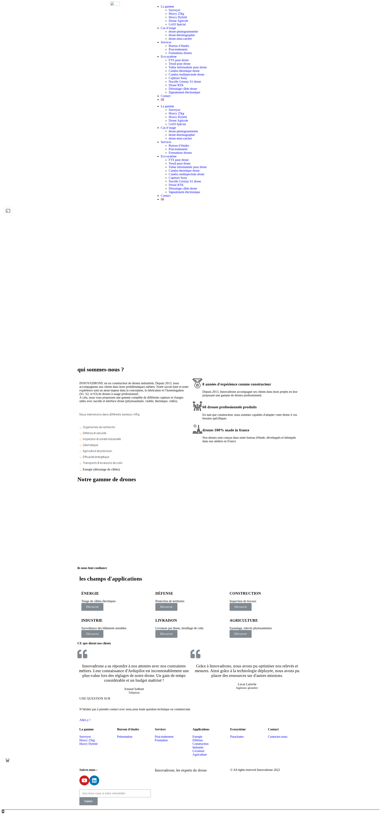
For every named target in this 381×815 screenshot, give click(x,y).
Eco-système (169, 56)
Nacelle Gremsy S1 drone (185, 81)
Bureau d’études (179, 45)
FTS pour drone (179, 60)
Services (166, 42)
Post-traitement (178, 49)
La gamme (167, 6)
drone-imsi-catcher (180, 38)
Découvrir (92, 606)
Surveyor (174, 10)
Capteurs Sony (178, 78)
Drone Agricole (178, 20)
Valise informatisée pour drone (188, 67)
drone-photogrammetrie (183, 31)
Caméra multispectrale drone (186, 74)
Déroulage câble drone (183, 88)
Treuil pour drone (179, 63)
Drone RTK (176, 85)
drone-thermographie (182, 35)
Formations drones (180, 53)
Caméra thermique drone (184, 71)
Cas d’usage (168, 28)
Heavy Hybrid (178, 17)
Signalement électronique (184, 92)
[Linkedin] (94, 780)
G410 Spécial (177, 24)
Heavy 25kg (176, 13)
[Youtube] (84, 780)
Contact (165, 96)
